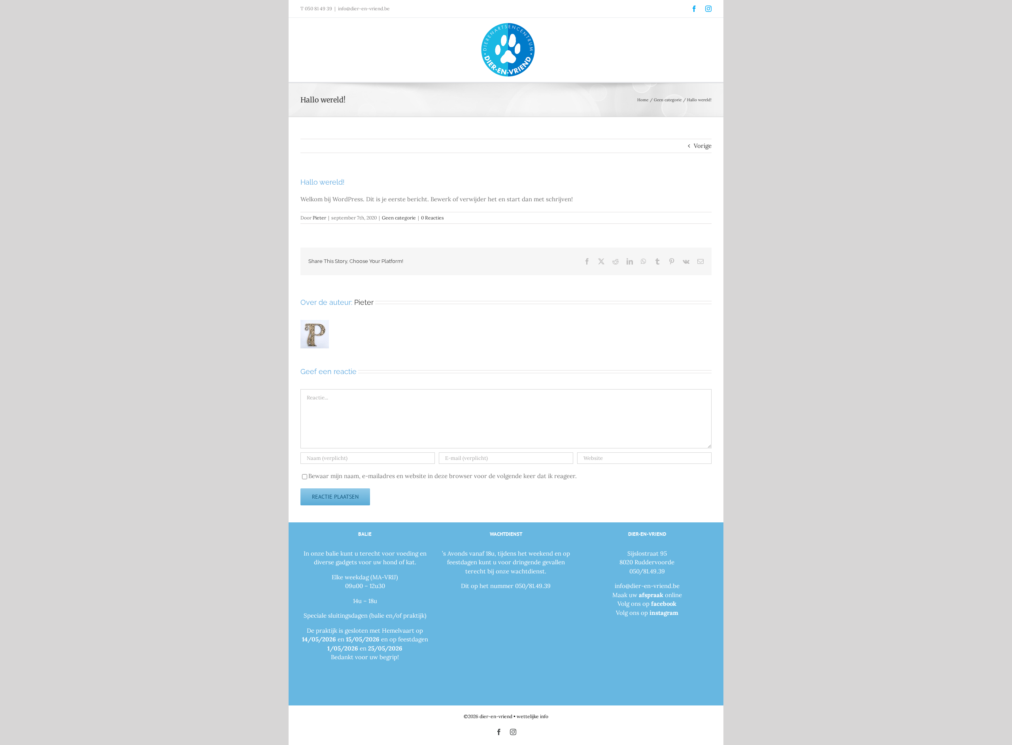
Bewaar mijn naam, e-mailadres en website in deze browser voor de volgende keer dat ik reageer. (442, 476)
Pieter (319, 218)
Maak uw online (647, 595)
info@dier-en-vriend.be (364, 8)
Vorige (703, 145)
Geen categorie (399, 218)
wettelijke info (532, 716)
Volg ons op (646, 603)
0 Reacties (432, 218)
